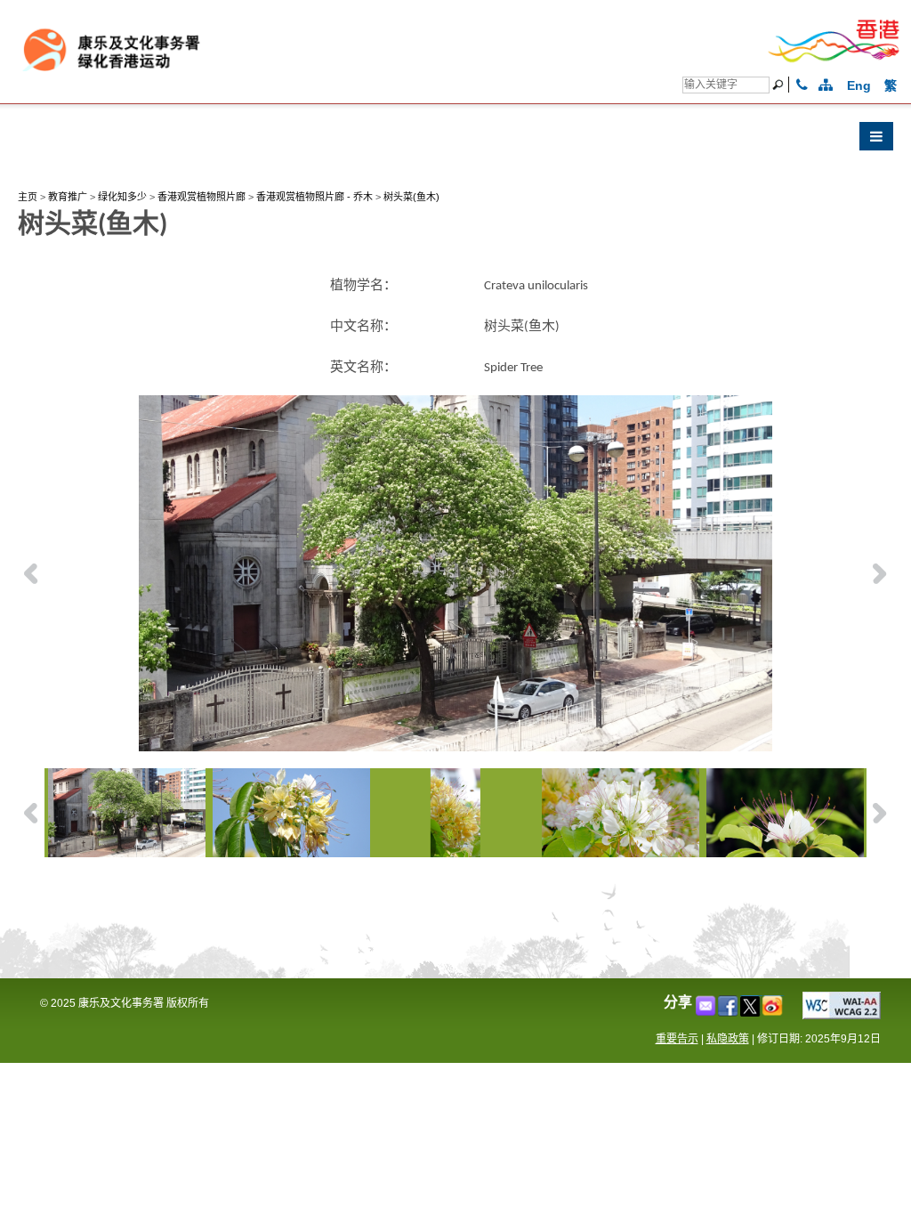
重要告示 (677, 1039)
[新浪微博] (773, 1011)
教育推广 (67, 196)
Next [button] (880, 573)
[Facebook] (729, 1011)
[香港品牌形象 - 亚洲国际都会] (834, 59)
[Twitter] (751, 1011)
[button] (455, 140)
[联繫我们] (802, 85)
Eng (859, 85)
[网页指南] (825, 85)
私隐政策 (727, 1039)
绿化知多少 (122, 196)
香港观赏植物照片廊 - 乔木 (314, 196)
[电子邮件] (707, 1011)
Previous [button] (31, 573)
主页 (27, 196)
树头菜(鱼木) (411, 196)
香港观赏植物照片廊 (201, 196)
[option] (455, 573)
